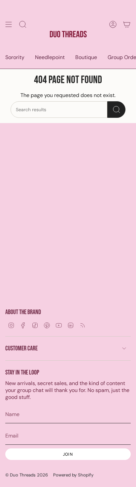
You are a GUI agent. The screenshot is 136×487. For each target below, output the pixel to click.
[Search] (116, 109)
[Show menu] (8, 24)
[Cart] (127, 24)
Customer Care (21, 348)
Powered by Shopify (73, 475)
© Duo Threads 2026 (26, 475)
